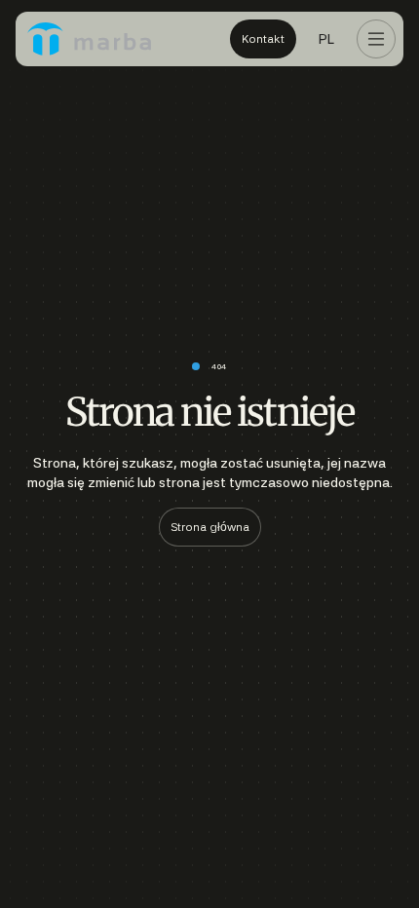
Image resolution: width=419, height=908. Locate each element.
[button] (326, 38)
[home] (89, 39)
